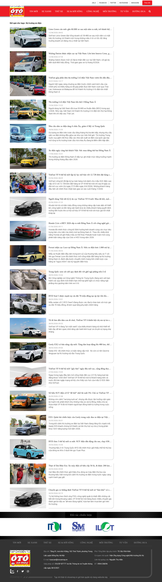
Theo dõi (147, 3)
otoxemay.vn (16, 577)
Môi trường (110, 11)
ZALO (94, 3)
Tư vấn (124, 11)
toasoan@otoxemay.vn (58, 560)
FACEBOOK (103, 3)
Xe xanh (46, 11)
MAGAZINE (135, 3)
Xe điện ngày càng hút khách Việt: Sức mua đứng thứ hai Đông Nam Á (80, 150)
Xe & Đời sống (75, 11)
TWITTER (113, 3)
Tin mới (34, 11)
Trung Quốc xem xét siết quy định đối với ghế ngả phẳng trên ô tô (77, 271)
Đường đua (138, 11)
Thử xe (59, 11)
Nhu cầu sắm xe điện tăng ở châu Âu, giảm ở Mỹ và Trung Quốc (77, 126)
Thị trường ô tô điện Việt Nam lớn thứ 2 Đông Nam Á (72, 102)
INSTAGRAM (123, 3)
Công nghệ (92, 11)
